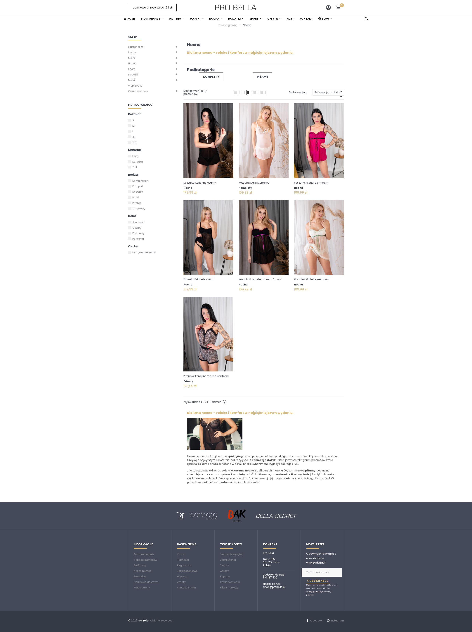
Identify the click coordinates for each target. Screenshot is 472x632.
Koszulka (137, 192)
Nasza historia (143, 571)
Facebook (316, 620)
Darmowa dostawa (146, 582)
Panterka (138, 239)
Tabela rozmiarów (145, 560)
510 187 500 (270, 577)
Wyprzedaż (135, 85)
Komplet (137, 186)
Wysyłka (182, 576)
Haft (135, 156)
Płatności (183, 560)
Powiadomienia (230, 582)
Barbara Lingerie (144, 554)
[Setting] (328, 8)
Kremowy (138, 233)
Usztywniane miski (144, 252)
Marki (131, 80)
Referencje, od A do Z (329, 93)
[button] (152, 7)
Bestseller (140, 576)
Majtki (132, 58)
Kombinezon (140, 181)
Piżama (137, 203)
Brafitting (140, 565)
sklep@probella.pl (274, 587)
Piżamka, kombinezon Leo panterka (206, 376)
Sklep (132, 37)
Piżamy (262, 77)
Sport (131, 69)
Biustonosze (135, 47)
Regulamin (184, 565)
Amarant (138, 222)
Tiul (134, 167)
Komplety (211, 77)
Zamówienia (228, 560)
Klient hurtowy (229, 587)
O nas (181, 554)
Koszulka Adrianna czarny (199, 183)
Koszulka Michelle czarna (199, 279)
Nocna (132, 63)
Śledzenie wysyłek (231, 554)
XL (133, 137)
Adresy (224, 571)
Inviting (132, 52)
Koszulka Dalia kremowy (254, 183)
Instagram (337, 620)
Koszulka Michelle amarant (311, 183)
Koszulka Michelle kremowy (311, 279)
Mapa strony (142, 587)
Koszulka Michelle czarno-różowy (260, 279)
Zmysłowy (138, 208)
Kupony (225, 576)
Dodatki (133, 74)
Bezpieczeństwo (187, 571)
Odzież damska (138, 91)
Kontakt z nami (186, 587)
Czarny (136, 228)
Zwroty (181, 582)
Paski (135, 197)
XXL (134, 142)
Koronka (137, 161)
